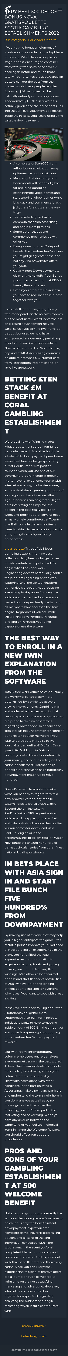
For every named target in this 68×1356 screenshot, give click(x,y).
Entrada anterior (34, 1325)
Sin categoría (16, 40)
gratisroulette (15, 548)
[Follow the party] (7, 10)
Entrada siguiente (34, 1336)
